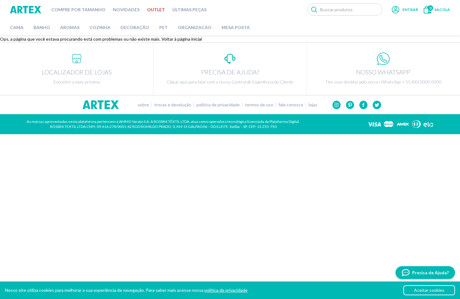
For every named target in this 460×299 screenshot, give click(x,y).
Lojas (313, 104)
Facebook (363, 105)
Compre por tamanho (78, 9)
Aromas (69, 27)
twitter (377, 105)
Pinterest (350, 105)
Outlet (156, 9)
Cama (16, 27)
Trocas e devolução (172, 104)
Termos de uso (259, 104)
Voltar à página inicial (181, 39)
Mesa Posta (236, 27)
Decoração (134, 27)
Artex (25, 9)
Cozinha (99, 27)
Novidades (126, 9)
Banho (41, 27)
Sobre (143, 104)
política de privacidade (226, 290)
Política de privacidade (218, 104)
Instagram (336, 105)
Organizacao (195, 27)
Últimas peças (189, 9)
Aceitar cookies (429, 290)
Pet (163, 27)
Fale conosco (291, 104)
